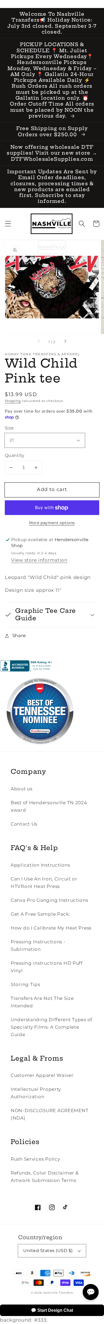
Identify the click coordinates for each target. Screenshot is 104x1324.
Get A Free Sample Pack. (40, 914)
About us (22, 788)
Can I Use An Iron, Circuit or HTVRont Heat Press (44, 882)
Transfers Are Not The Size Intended (42, 1002)
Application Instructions (40, 865)
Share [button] (19, 635)
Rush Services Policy (35, 1159)
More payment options (52, 522)
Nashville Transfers (58, 1292)
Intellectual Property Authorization (36, 1092)
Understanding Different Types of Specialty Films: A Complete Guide (51, 1027)
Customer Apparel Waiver (42, 1075)
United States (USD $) (48, 1250)
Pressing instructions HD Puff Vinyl (47, 966)
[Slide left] (39, 342)
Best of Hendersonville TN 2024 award (49, 806)
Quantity (15, 455)
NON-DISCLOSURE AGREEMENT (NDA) (49, 1114)
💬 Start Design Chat (52, 1310)
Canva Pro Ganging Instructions (49, 900)
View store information (39, 560)
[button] (8, 224)
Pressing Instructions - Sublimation (38, 945)
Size (9, 427)
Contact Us (24, 824)
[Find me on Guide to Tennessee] (40, 750)
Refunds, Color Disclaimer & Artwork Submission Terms (44, 1176)
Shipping (13, 401)
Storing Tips (25, 984)
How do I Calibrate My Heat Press (51, 928)
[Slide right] (65, 342)
